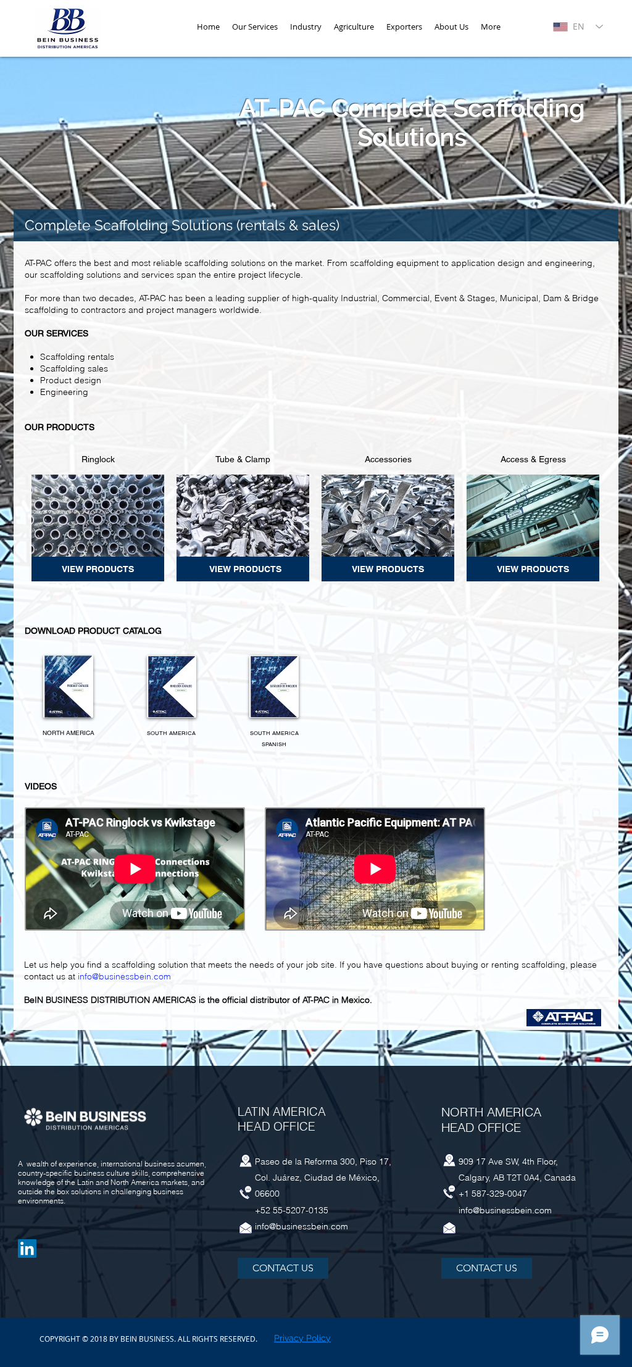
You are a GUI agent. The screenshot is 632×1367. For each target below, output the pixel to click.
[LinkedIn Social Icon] (27, 1248)
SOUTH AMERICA (171, 733)
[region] (97, 569)
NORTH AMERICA (68, 733)
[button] (306, 27)
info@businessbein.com (124, 976)
